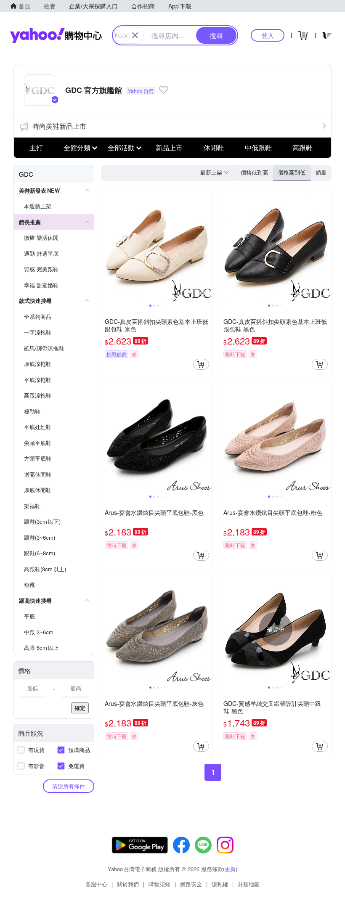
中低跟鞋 (258, 147)
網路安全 (191, 884)
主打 (36, 147)
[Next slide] (207, 246)
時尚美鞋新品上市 (59, 126)
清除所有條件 (68, 786)
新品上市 (169, 147)
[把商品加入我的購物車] (201, 364)
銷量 (321, 172)
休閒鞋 (214, 147)
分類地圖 (249, 884)
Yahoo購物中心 (56, 35)
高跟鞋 (302, 147)
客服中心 (96, 884)
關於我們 (128, 884)
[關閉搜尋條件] (135, 35)
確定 (79, 708)
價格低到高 (254, 172)
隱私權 (220, 884)
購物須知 (159, 884)
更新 (230, 869)
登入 (267, 35)
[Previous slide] (106, 246)
